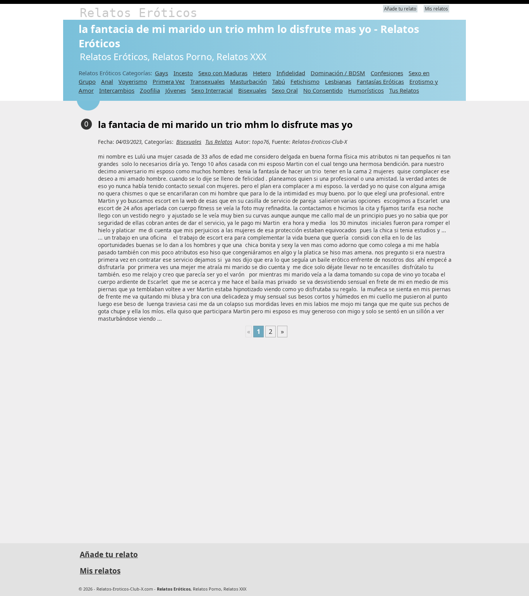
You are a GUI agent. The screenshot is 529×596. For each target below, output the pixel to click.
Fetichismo (304, 81)
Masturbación (248, 81)
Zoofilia (150, 90)
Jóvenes (175, 90)
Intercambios (116, 90)
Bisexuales (252, 90)
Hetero (262, 73)
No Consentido (323, 90)
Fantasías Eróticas (380, 81)
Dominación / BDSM (338, 73)
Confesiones (387, 73)
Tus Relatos (404, 90)
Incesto (183, 73)
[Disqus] (266, 437)
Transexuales (207, 81)
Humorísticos (366, 90)
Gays (161, 73)
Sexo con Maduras (222, 73)
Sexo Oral (285, 90)
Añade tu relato (400, 9)
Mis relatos (436, 9)
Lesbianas (338, 81)
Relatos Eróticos (139, 13)
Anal (107, 81)
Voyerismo (133, 81)
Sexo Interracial (212, 90)
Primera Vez (169, 81)
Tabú (278, 81)
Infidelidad (291, 73)
